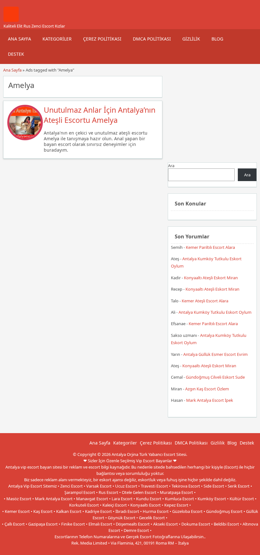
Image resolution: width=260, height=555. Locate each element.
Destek (16, 54)
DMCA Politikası (152, 39)
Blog (217, 39)
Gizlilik (191, 39)
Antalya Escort (109, 549)
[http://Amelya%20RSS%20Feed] (154, 84)
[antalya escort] (11, 20)
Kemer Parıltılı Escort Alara (210, 247)
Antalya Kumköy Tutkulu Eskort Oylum (215, 312)
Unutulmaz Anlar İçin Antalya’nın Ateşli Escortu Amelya (99, 115)
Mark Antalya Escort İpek (209, 400)
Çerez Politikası (102, 39)
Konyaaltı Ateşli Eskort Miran (211, 278)
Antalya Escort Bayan (144, 549)
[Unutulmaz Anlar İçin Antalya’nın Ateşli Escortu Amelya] (25, 139)
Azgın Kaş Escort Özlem (207, 389)
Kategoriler (57, 39)
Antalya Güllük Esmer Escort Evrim (215, 354)
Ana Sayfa (19, 39)
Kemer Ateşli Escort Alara (205, 301)
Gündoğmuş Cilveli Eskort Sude (215, 377)
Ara (171, 165)
